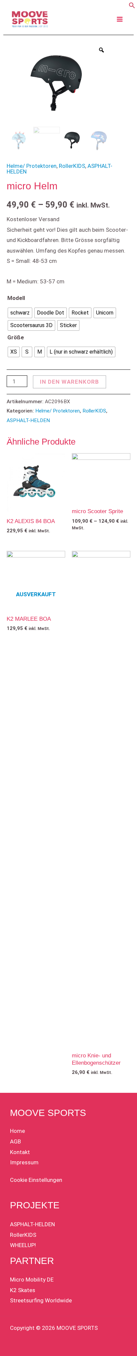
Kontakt (20, 1152)
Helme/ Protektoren (32, 166)
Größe (15, 337)
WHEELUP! (23, 1245)
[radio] (20, 313)
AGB (15, 1141)
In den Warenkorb (69, 381)
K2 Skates (22, 1290)
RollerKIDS (72, 166)
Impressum (24, 1162)
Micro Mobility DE (32, 1279)
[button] (132, 6)
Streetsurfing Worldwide (41, 1300)
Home (17, 1131)
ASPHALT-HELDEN (28, 420)
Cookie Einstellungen (36, 1180)
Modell (16, 298)
